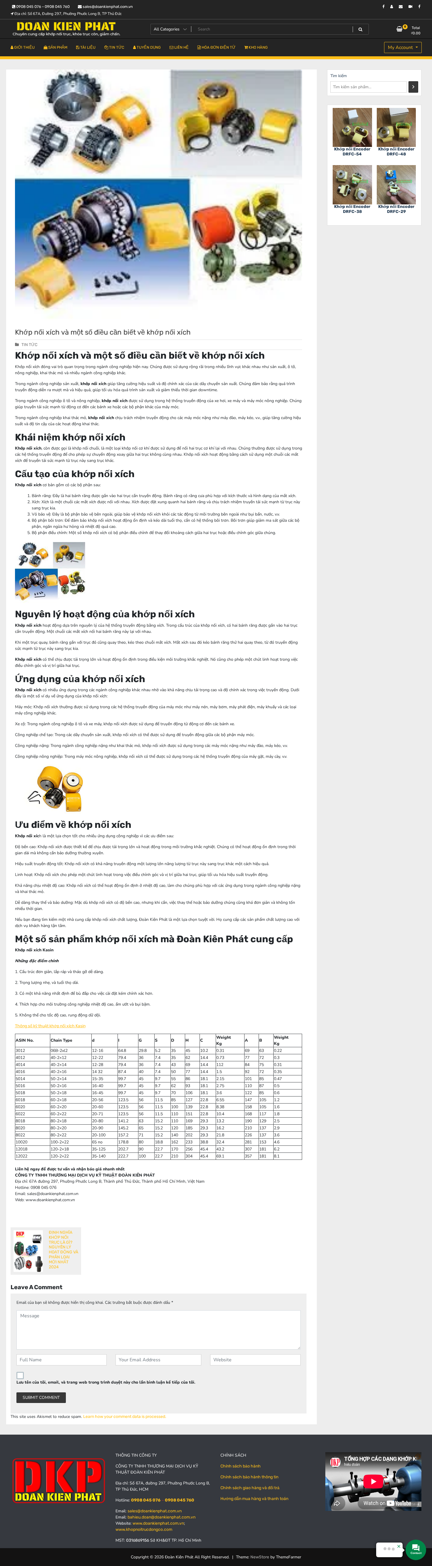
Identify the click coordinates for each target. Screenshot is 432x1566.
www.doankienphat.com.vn (158, 1523)
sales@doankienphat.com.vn (107, 6)
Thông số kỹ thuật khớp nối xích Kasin (50, 1025)
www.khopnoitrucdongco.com (143, 1529)
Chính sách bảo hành (240, 1466)
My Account (401, 47)
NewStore (259, 1557)
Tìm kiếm (338, 76)
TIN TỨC (29, 344)
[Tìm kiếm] (413, 87)
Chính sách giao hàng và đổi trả (249, 1487)
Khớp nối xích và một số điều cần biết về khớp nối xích (103, 332)
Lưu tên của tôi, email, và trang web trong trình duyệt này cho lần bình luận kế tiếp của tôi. (105, 1382)
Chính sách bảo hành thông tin (249, 1477)
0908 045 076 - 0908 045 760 (42, 6)
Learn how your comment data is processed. (124, 1416)
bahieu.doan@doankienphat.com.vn (161, 1517)
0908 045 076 (145, 1500)
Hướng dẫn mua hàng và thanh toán (254, 1498)
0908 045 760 (179, 1500)
